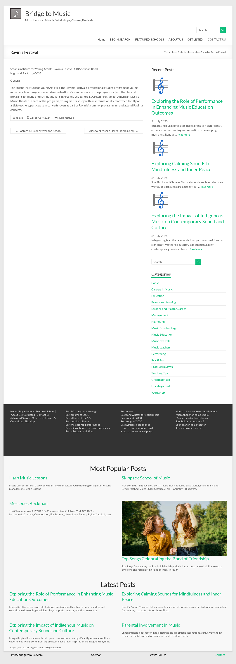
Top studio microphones (189, 428)
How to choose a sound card (137, 428)
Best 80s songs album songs (81, 411)
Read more (184, 134)
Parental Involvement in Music (151, 625)
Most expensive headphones (192, 418)
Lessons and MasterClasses (168, 308)
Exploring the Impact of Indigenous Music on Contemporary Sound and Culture (187, 221)
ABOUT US (176, 39)
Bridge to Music (47, 13)
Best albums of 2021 (77, 414)
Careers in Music (162, 289)
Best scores (127, 411)
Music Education (162, 334)
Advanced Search (20, 418)
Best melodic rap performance (82, 424)
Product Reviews (162, 366)
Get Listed (29, 414)
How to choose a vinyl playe (136, 431)
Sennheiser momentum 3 (190, 421)
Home (101, 39)
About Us (16, 414)
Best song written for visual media (140, 414)
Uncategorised (160, 379)
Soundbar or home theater (191, 424)
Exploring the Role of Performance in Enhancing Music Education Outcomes (187, 107)
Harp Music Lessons (28, 477)
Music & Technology (164, 328)
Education (157, 295)
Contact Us (43, 414)
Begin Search (26, 411)
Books (155, 283)
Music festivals (65, 117)
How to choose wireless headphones (196, 411)
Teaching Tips (159, 373)
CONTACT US (217, 39)
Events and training (163, 302)
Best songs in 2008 (131, 418)
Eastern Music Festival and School (38, 130)
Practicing (157, 360)
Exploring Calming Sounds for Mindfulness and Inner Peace (181, 166)
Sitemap (96, 654)
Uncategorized (160, 386)
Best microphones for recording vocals (87, 428)
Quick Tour (38, 418)
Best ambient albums (77, 421)
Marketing (158, 321)
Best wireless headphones (135, 424)
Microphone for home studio (192, 414)
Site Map (30, 421)
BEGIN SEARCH (120, 39)
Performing (158, 353)
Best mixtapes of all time (79, 431)
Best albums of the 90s (78, 418)
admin (19, 117)
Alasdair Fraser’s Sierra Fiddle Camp (113, 130)
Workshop (158, 392)
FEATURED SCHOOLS (149, 39)
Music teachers (161, 347)
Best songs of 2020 (131, 421)
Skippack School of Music (146, 477)
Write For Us (158, 654)
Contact (220, 654)
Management (159, 315)
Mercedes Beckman (28, 503)
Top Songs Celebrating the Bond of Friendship (165, 558)
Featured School (45, 411)
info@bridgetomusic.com (27, 654)
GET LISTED (195, 39)
